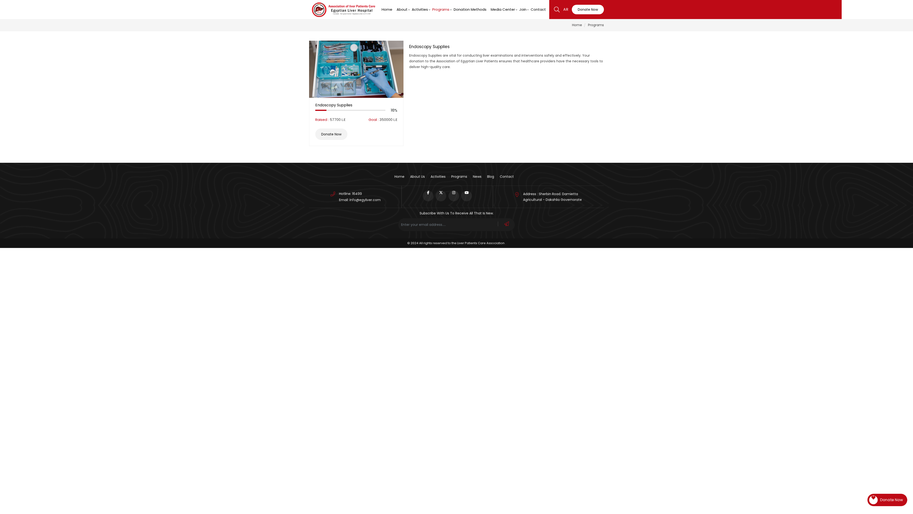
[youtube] (466, 196)
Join (522, 9)
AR (565, 9)
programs (440, 9)
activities (438, 176)
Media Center (503, 9)
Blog (490, 176)
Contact (538, 9)
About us (417, 176)
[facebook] (428, 196)
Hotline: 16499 (350, 193)
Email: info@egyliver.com (360, 200)
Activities (420, 9)
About (402, 9)
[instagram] (453, 196)
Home (387, 9)
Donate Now (588, 9)
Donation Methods (470, 9)
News (477, 176)
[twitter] (441, 196)
